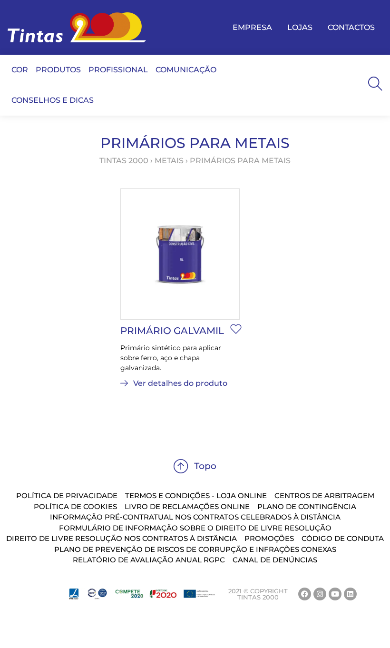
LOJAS (299, 27)
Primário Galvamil (172, 330)
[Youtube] (335, 594)
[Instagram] (319, 594)
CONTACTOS (351, 27)
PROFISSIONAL (118, 69)
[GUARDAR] (236, 329)
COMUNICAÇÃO (186, 69)
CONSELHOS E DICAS (52, 100)
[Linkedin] (350, 594)
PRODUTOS (58, 69)
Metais (169, 160)
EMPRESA (252, 27)
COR (19, 69)
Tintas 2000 (123, 160)
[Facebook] (304, 594)
